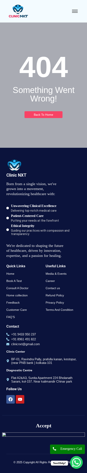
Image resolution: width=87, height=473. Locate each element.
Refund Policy (55, 295)
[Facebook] (10, 399)
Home (10, 273)
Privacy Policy (55, 302)
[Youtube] (20, 399)
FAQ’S (10, 317)
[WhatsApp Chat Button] (76, 462)
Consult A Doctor (17, 288)
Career (50, 281)
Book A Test (14, 281)
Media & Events (56, 273)
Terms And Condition (59, 309)
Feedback (13, 302)
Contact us (53, 288)
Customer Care (16, 309)
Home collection (17, 295)
